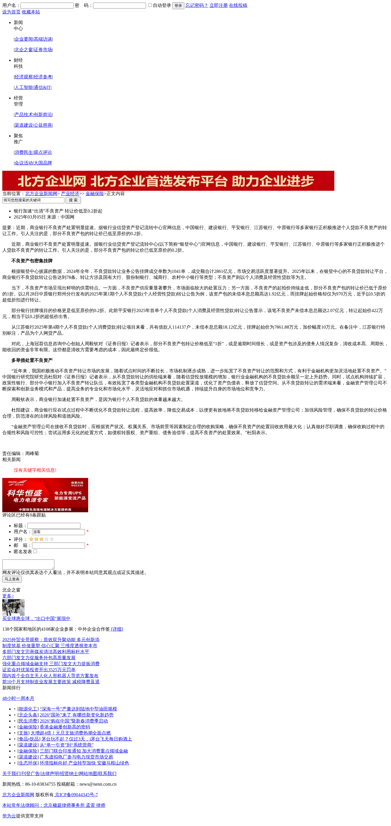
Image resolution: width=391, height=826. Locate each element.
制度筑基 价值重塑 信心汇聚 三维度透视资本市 (49, 645)
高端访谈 (43, 39)
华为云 (9, 815)
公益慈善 (43, 125)
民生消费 (28, 720)
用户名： (11, 5)
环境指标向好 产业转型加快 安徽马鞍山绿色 (84, 763)
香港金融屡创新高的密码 (65, 726)
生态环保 (28, 763)
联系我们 (107, 773)
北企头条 (28, 714)
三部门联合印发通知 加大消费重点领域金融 (84, 750)
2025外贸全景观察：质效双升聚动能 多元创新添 (51, 639)
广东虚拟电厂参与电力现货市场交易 (76, 756)
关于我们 (11, 773)
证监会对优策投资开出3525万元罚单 (39, 669)
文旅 (23, 732)
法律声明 (50, 773)
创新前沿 (43, 114)
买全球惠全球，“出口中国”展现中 (36, 618)
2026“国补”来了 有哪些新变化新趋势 (77, 714)
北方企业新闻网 (41, 193)
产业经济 (70, 193)
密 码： (84, 5)
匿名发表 (23, 551)
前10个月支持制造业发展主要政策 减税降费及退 (51, 681)
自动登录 (162, 5)
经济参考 (43, 76)
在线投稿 (238, 5)
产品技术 (24, 114)
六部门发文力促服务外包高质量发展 (39, 657)
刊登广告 (30, 773)
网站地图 (88, 773)
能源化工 (28, 708)
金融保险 (95, 193)
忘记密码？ (196, 5)
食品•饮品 (29, 738)
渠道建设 (24, 125)
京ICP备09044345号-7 (76, 794)
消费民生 (24, 152)
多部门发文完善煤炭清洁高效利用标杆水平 (45, 651)
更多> (8, 595)
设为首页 (11, 11)
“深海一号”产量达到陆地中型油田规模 (78, 708)
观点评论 (43, 152)
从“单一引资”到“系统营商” (67, 744)
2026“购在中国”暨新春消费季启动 (74, 720)
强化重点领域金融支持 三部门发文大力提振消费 (51, 663)
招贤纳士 (69, 773)
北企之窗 (24, 49)
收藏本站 (31, 11)
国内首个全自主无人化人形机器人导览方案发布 (50, 675)
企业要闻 (24, 39)
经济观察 (24, 76)
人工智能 (24, 87)
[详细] (116, 629)
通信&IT (42, 87)
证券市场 (43, 49)
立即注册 (219, 5)
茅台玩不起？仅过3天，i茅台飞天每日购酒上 (87, 738)
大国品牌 (43, 162)
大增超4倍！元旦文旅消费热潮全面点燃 (71, 732)
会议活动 (24, 162)
